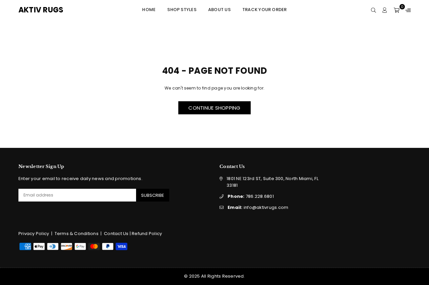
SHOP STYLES (181, 9)
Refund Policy (147, 233)
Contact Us (116, 233)
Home (149, 9)
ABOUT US (219, 9)
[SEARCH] (373, 10)
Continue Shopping (214, 107)
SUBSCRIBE (152, 195)
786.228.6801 (251, 196)
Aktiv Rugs (48, 10)
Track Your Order (264, 9)
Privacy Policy (33, 233)
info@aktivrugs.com (258, 207)
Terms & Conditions (77, 233)
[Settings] (407, 10)
